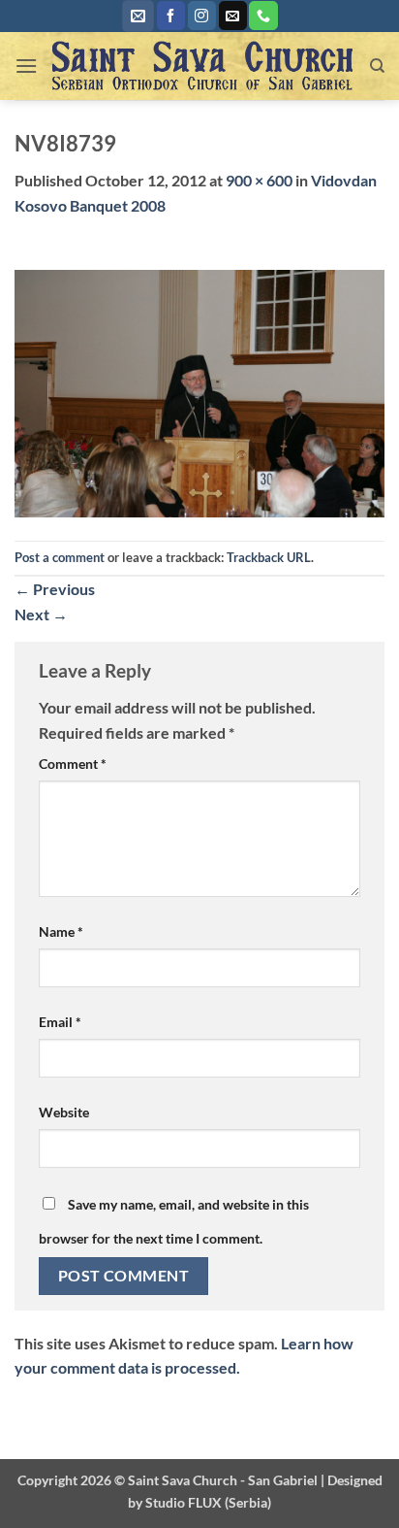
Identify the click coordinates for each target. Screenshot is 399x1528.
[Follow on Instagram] (202, 15)
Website (64, 1112)
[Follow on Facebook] (171, 15)
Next (41, 614)
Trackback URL (269, 557)
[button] (138, 16)
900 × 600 (259, 180)
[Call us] (263, 15)
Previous (55, 589)
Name (61, 931)
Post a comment (60, 557)
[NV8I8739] (199, 391)
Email (60, 1021)
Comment (73, 763)
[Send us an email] (233, 15)
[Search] (377, 66)
